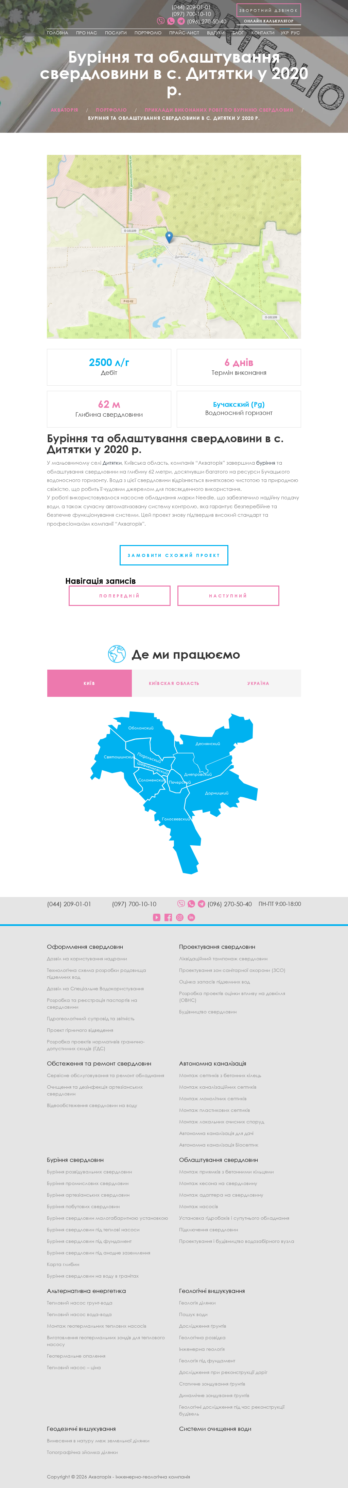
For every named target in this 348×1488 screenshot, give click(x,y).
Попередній (119, 595)
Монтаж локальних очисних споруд (221, 1121)
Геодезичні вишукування (81, 1428)
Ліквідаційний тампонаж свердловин (223, 958)
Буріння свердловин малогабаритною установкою (107, 1218)
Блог (238, 32)
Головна (57, 32)
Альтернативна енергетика (86, 1290)
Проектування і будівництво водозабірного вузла (236, 1241)
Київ (89, 683)
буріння (265, 463)
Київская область (174, 683)
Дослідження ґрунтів (202, 1326)
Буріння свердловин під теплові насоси (93, 1229)
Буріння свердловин (75, 1159)
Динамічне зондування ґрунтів (214, 1395)
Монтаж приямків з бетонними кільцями (226, 1171)
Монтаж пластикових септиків (214, 1110)
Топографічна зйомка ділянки (82, 1452)
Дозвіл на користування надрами (87, 958)
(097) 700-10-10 (191, 14)
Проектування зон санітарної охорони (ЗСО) (232, 970)
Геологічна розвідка (202, 1337)
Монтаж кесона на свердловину (218, 1183)
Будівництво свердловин (208, 1011)
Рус (295, 32)
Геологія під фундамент (207, 1360)
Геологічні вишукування (212, 1290)
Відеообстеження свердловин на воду (92, 1105)
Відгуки (216, 32)
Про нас (86, 32)
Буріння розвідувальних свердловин (89, 1171)
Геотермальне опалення (76, 1356)
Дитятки (112, 463)
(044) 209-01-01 (191, 7)
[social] (160, 21)
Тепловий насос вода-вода (79, 1314)
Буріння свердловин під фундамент (89, 1241)
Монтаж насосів (198, 1206)
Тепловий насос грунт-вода (79, 1303)
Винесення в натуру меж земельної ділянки (98, 1440)
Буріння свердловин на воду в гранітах (93, 1276)
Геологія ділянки (197, 1303)
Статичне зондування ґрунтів (212, 1384)
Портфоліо (148, 32)
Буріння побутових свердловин (83, 1206)
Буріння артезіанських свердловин (88, 1195)
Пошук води (193, 1314)
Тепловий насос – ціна (74, 1367)
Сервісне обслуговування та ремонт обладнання (105, 1075)
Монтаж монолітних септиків (213, 1098)
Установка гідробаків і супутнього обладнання (234, 1218)
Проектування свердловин (217, 946)
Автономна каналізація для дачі (216, 1133)
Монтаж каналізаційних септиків (218, 1087)
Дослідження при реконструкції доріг (223, 1372)
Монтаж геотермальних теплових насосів (96, 1326)
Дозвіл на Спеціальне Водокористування (95, 988)
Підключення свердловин (208, 1229)
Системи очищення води (215, 1428)
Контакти (263, 32)
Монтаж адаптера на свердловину (221, 1195)
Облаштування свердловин (218, 1159)
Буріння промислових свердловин (87, 1183)
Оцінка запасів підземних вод (214, 982)
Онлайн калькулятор (269, 21)
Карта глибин (63, 1264)
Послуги (116, 32)
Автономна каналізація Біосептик (218, 1145)
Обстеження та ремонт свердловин (99, 1063)
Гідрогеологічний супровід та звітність (91, 1018)
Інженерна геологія (202, 1349)
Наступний (228, 595)
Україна (258, 683)
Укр (285, 32)
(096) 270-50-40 (206, 21)
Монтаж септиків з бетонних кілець (220, 1075)
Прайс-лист (184, 32)
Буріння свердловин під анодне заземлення (98, 1252)
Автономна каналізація (212, 1063)
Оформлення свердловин (85, 946)
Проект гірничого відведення (80, 1030)
